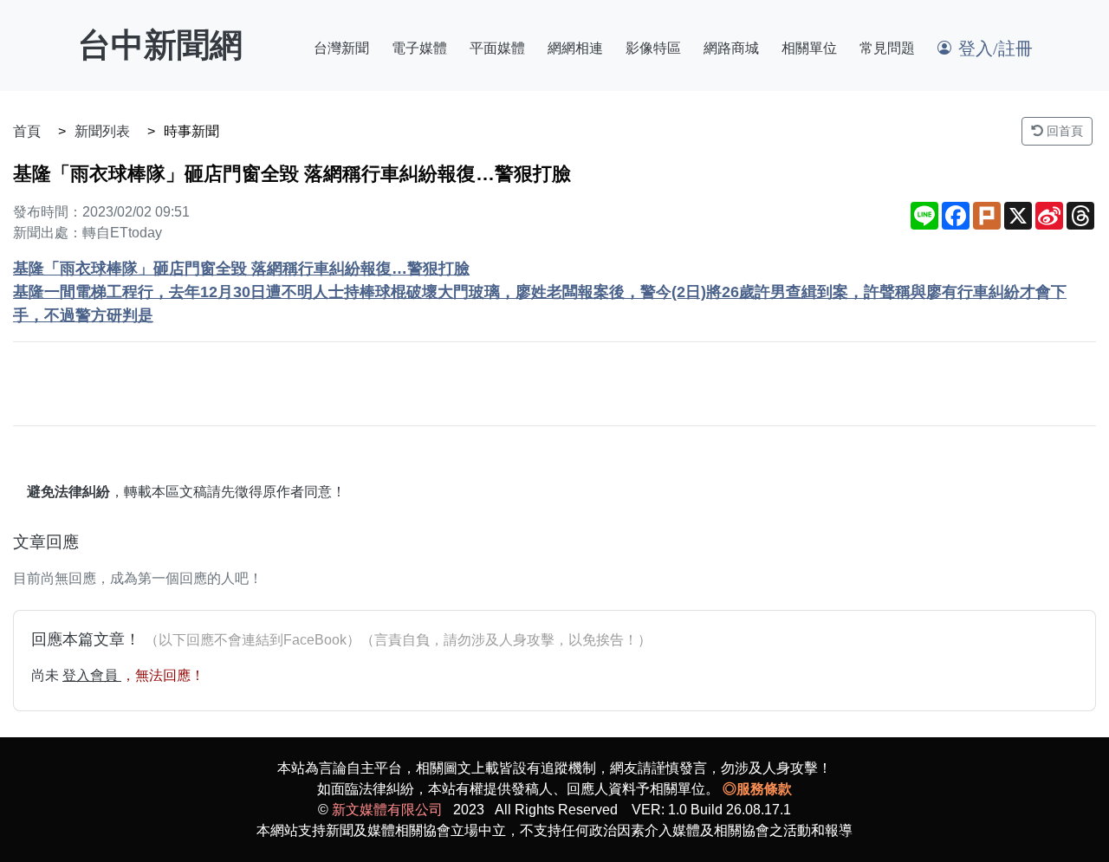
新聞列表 (102, 131)
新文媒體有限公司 (387, 809)
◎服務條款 (757, 788)
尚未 (46, 675)
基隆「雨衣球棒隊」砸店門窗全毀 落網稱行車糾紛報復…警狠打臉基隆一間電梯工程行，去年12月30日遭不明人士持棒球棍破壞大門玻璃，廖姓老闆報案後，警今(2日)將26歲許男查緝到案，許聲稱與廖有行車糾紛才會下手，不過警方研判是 (540, 292)
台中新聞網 (160, 45)
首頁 (27, 131)
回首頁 (1063, 131)
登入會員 (91, 675)
